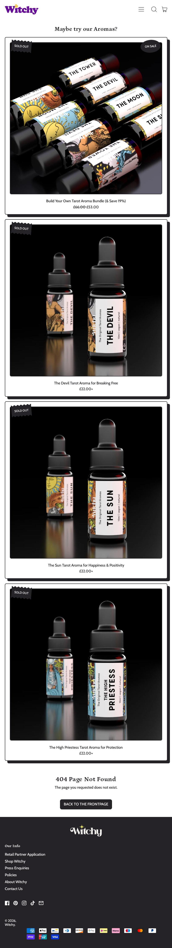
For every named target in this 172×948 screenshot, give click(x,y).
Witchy (10, 925)
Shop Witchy (15, 861)
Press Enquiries (17, 868)
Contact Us (14, 888)
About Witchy (16, 882)
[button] (154, 9)
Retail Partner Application (25, 854)
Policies (11, 875)
